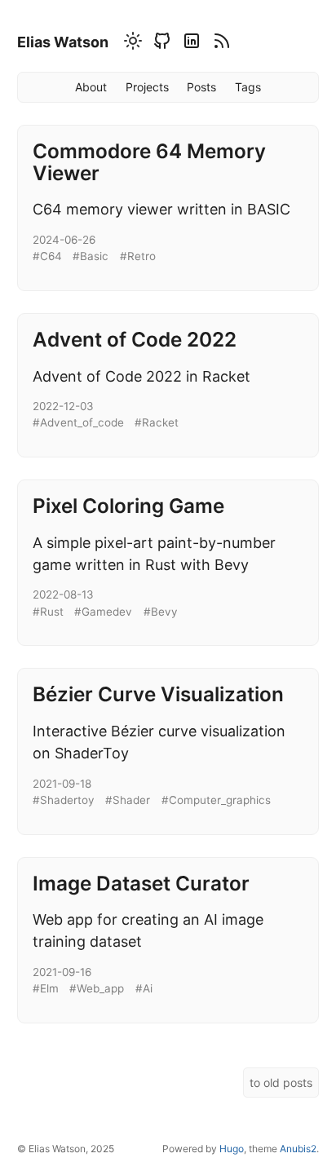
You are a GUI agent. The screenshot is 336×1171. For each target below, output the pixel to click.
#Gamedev (103, 611)
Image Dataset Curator (141, 883)
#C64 (47, 256)
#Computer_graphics (216, 799)
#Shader (127, 799)
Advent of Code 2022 (135, 339)
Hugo (231, 1148)
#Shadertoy (64, 799)
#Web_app (96, 988)
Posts (201, 87)
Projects (147, 87)
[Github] (160, 44)
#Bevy (161, 611)
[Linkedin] (189, 44)
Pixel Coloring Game (128, 505)
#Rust (48, 611)
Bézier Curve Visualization (158, 694)
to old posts (281, 1082)
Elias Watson (62, 42)
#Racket (157, 422)
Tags (248, 87)
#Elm (46, 988)
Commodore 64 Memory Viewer (149, 162)
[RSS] (219, 44)
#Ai (144, 988)
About (91, 87)
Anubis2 (298, 1148)
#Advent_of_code (78, 422)
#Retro (138, 256)
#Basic (90, 256)
